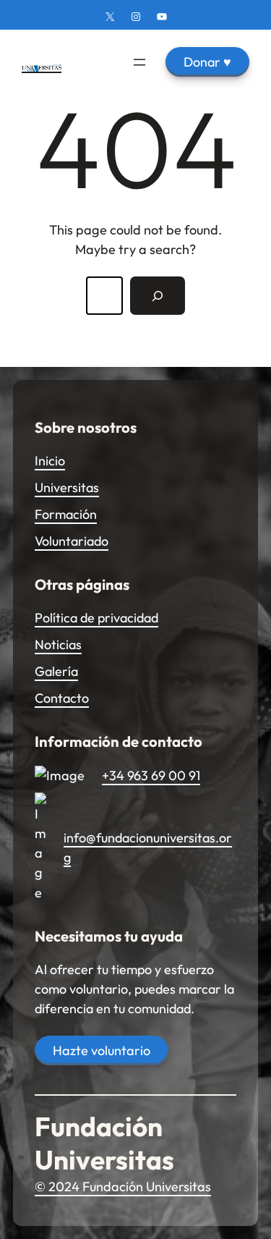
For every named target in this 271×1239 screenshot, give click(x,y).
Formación (66, 514)
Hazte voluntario (101, 1050)
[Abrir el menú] (139, 62)
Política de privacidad (96, 617)
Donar (207, 62)
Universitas (67, 487)
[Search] (157, 295)
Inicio (50, 460)
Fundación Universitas (104, 1143)
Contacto (62, 698)
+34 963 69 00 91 (151, 775)
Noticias (58, 644)
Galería (56, 671)
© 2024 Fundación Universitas (123, 1186)
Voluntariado (71, 541)
